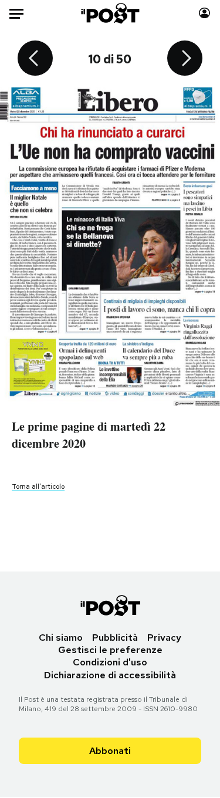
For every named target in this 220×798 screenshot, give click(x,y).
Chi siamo (61, 637)
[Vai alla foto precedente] (35, 59)
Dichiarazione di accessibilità (110, 675)
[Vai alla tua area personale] (204, 13)
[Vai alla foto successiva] (184, 59)
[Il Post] (110, 13)
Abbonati (110, 751)
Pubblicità (115, 637)
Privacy (164, 637)
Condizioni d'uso (110, 662)
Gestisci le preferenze (110, 650)
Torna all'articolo (38, 486)
